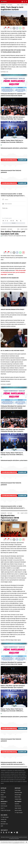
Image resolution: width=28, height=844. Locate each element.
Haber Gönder (18, 808)
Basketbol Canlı (4, 823)
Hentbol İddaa (18, 794)
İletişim (2, 799)
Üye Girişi (3, 790)
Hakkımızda (3, 796)
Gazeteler (17, 803)
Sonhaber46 (3, 4)
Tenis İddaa (3, 821)
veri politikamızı (15, 842)
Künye (2, 794)
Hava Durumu (18, 806)
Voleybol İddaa (18, 799)
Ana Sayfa (10, 4)
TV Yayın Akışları (19, 812)
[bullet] (13, 221)
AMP (2, 826)
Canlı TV (3, 808)
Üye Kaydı (3, 792)
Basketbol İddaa (18, 792)
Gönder (14, 223)
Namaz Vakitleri (18, 810)
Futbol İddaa (17, 790)
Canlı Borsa (3, 803)
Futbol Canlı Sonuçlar (5, 810)
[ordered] (11, 221)
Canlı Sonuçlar (4, 806)
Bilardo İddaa (17, 796)
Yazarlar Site (3, 819)
